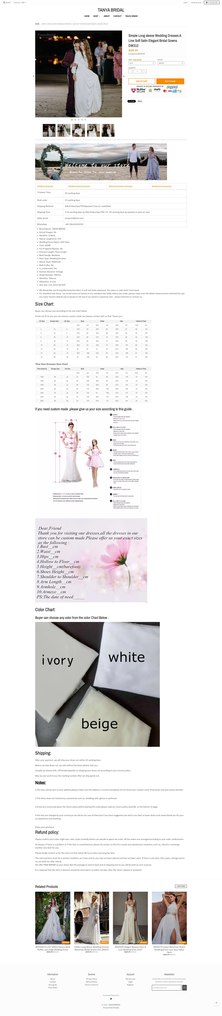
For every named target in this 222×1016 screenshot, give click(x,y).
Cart (213, 2)
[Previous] (33, 76)
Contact (53, 982)
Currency (17, 2)
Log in (186, 2)
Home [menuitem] (87, 16)
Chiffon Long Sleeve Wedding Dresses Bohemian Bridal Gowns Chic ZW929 (91, 948)
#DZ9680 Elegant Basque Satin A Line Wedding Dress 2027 (130, 948)
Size (135, 60)
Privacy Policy (91, 979)
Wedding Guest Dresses (79, 186)
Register (130, 985)
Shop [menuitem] (95, 16)
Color (160, 60)
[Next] (123, 76)
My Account (130, 979)
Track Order (52, 987)
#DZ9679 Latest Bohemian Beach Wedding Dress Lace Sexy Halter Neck (169, 950)
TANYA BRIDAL (111, 10)
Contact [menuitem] (117, 16)
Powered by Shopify (111, 1007)
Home (37, 24)
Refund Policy (91, 982)
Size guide (137, 60)
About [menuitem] (107, 16)
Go (184, 987)
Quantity (132, 68)
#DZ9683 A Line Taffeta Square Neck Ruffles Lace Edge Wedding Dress (52, 948)
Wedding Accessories (162, 186)
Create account (196, 2)
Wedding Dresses (45, 186)
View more (181, 886)
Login (130, 982)
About (52, 979)
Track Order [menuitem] (131, 16)
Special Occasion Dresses (120, 186)
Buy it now (170, 81)
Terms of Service (91, 985)
